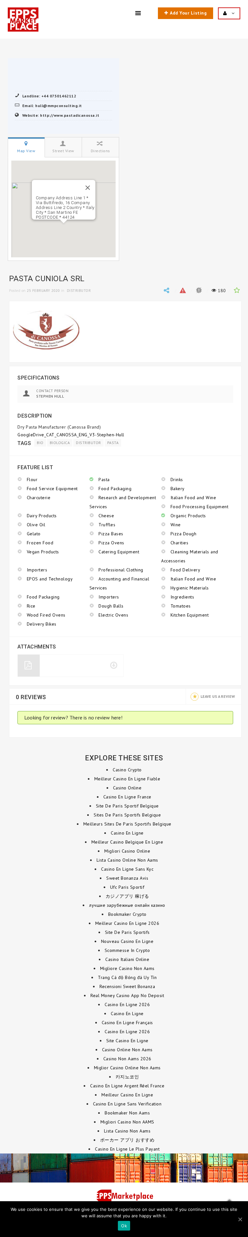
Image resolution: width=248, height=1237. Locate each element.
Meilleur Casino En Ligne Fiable (127, 779)
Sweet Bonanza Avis (127, 878)
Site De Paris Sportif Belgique (127, 806)
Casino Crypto (127, 770)
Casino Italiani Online (127, 959)
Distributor (79, 290)
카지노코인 (127, 1077)
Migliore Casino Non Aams (127, 968)
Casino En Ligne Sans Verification (127, 1104)
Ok (124, 1225)
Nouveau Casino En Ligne (127, 941)
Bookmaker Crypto (127, 914)
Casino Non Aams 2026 (127, 1059)
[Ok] (240, 1219)
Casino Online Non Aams (127, 1050)
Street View (63, 150)
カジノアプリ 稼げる (127, 896)
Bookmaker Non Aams (127, 1113)
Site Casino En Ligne (127, 1041)
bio (40, 442)
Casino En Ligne (127, 833)
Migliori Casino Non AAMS (127, 1122)
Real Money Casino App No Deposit (127, 995)
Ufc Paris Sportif (127, 887)
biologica (60, 442)
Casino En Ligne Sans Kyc (127, 869)
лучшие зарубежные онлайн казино (127, 905)
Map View (26, 150)
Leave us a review (218, 696)
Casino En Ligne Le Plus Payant (127, 1149)
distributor (88, 442)
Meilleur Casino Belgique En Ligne (127, 842)
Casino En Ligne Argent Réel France (127, 1086)
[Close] (87, 187)
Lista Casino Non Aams (127, 1131)
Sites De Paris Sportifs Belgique (127, 815)
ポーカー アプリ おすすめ (127, 1140)
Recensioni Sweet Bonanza (127, 986)
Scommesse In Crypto (127, 950)
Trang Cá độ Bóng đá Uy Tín (127, 977)
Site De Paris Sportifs (127, 932)
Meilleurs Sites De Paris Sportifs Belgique (127, 824)
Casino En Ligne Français (127, 1022)
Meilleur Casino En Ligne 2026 (127, 923)
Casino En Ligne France (127, 797)
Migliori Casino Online (127, 851)
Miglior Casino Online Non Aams (127, 1068)
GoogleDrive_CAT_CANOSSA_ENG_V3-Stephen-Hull (70, 435)
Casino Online (127, 788)
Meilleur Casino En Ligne (127, 1095)
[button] (63, 227)
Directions (100, 150)
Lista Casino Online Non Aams (127, 860)
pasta (113, 442)
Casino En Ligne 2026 (127, 1004)
